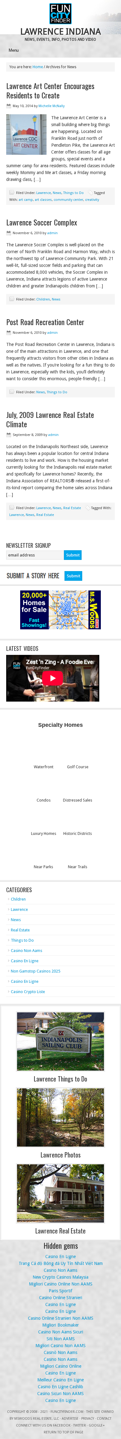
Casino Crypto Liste (28, 991)
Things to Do (73, 193)
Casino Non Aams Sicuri (60, 1331)
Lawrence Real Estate (60, 1230)
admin (52, 233)
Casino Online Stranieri (60, 1297)
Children (43, 299)
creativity (92, 200)
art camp (26, 200)
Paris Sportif (60, 1290)
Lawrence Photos (61, 1154)
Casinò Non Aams (60, 1352)
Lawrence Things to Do (60, 1078)
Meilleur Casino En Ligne (60, 1379)
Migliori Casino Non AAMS (60, 1345)
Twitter (79, 1425)
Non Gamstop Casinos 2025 (35, 971)
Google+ (97, 1425)
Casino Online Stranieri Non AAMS (60, 1318)
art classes (43, 200)
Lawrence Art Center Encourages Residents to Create (50, 90)
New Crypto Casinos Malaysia (60, 1277)
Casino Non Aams (26, 950)
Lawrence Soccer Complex (41, 222)
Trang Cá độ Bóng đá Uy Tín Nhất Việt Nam (61, 1263)
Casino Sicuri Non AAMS (60, 1393)
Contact (104, 1419)
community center (68, 200)
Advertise (70, 1419)
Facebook (61, 1425)
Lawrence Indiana (60, 31)
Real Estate (72, 508)
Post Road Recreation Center (45, 321)
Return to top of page (63, 1432)
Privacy (87, 1419)
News (57, 193)
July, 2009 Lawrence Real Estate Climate (50, 419)
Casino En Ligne (24, 961)
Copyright (16, 1412)
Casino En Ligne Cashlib (60, 1386)
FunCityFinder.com (67, 1412)
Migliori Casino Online (60, 1366)
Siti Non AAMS (61, 1338)
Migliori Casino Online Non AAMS (60, 1283)
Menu (14, 50)
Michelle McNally (51, 106)
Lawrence (43, 193)
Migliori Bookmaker (60, 1325)
